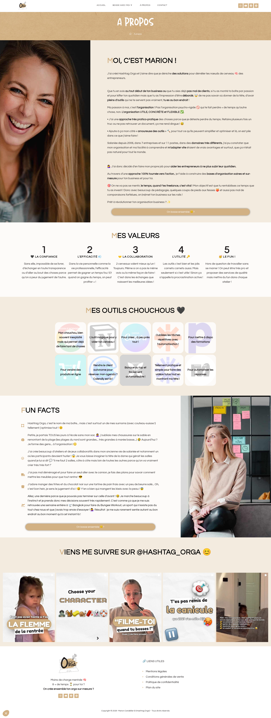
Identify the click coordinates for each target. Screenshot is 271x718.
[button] (29, 607)
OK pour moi (52, 704)
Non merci (12, 704)
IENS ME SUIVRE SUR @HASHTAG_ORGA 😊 (135, 552)
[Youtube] (245, 5)
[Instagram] (240, 5)
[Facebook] (251, 5)
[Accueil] (130, 34)
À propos (138, 34)
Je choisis (32, 704)
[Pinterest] (256, 5)
